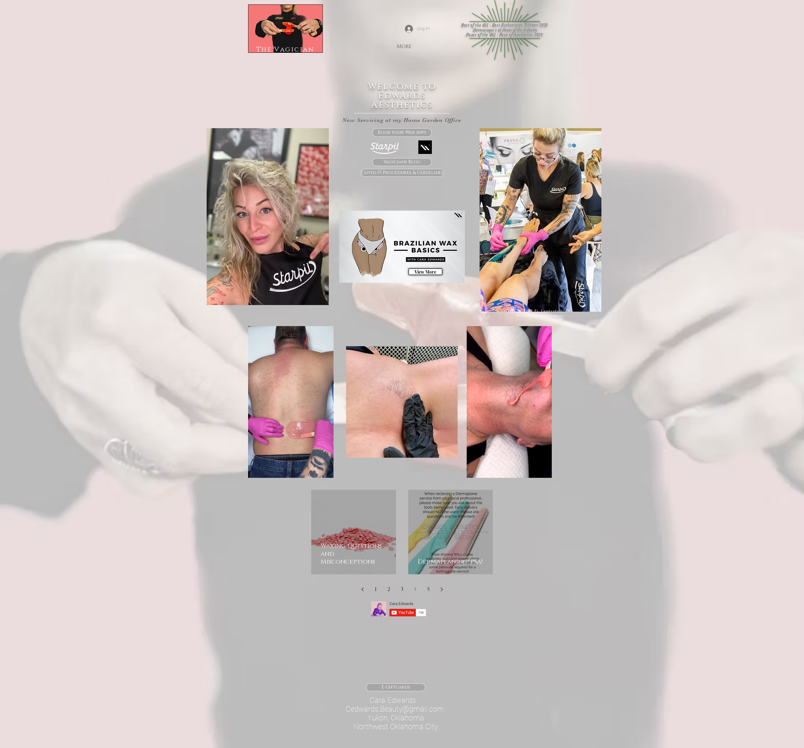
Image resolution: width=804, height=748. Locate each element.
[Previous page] (362, 589)
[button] (326, 471)
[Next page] (441, 589)
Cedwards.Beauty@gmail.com (394, 709)
